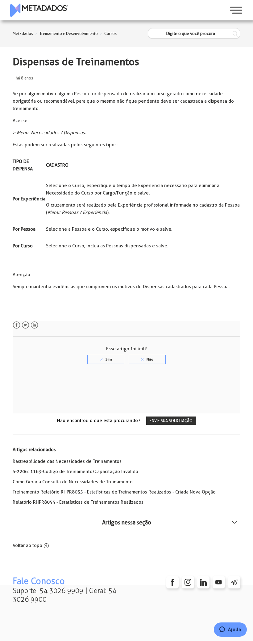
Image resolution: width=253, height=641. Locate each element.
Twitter (25, 325)
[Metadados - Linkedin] (203, 582)
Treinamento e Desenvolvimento (68, 33)
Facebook (16, 325)
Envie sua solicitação (171, 420)
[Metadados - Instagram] (188, 582)
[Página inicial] (39, 10)
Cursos (110, 33)
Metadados (23, 33)
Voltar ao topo (27, 545)
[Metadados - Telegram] (234, 582)
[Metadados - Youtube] (219, 582)
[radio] (105, 359)
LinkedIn (34, 325)
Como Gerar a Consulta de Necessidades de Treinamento (73, 482)
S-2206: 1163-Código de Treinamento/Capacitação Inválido (75, 471)
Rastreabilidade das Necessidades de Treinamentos (67, 461)
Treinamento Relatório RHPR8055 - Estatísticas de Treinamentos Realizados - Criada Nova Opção (114, 492)
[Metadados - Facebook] (172, 582)
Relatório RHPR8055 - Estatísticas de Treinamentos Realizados (78, 502)
